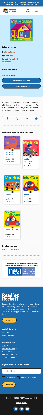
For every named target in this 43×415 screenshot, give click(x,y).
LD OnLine (7, 351)
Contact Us (9, 320)
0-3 (11, 55)
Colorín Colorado (9, 349)
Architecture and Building (10, 250)
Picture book (13, 59)
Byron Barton (10, 52)
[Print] (36, 118)
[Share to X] (17, 118)
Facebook (15, 408)
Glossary (5, 332)
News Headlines (8, 335)
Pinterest (21, 408)
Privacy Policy (21, 403)
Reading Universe (9, 354)
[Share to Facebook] (7, 118)
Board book (6, 61)
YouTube (27, 408)
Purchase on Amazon (21, 86)
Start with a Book (9, 357)
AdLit (5, 346)
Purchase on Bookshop (21, 80)
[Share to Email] (27, 118)
